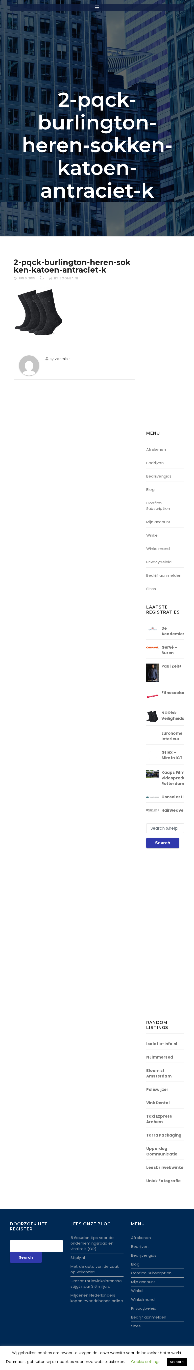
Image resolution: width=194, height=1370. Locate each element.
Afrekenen (156, 449)
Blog (150, 489)
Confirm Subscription (158, 505)
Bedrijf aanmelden (163, 575)
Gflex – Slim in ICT (172, 755)
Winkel (152, 535)
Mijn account (158, 521)
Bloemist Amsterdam (159, 1073)
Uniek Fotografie (163, 1180)
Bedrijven (155, 462)
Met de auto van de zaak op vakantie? (94, 1269)
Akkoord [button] (177, 1361)
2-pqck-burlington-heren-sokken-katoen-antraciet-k (72, 266)
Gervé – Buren (169, 650)
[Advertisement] (170, 342)
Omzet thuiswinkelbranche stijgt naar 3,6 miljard (96, 1283)
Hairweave (172, 810)
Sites (151, 588)
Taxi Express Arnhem (159, 1119)
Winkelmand (158, 548)
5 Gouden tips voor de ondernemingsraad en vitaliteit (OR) (92, 1243)
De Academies (173, 631)
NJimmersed (159, 1057)
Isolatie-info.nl (161, 1043)
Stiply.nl (77, 1257)
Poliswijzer (157, 1089)
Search (162, 842)
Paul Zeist (171, 666)
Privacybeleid (159, 562)
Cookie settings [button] (145, 1361)
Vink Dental (158, 1102)
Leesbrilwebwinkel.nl (168, 1167)
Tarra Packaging (163, 1135)
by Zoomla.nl (66, 278)
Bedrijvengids (159, 476)
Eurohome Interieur (172, 736)
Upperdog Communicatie (161, 1151)
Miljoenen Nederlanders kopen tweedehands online (96, 1298)
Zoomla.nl (63, 359)
